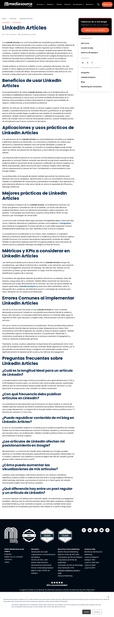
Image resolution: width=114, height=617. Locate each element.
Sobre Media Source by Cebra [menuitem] (14, 550)
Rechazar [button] (97, 612)
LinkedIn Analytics (28, 286)
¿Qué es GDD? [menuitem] (90, 565)
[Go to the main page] (18, 4)
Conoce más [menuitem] (89, 549)
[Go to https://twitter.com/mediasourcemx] (96, 530)
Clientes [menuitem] (59, 4)
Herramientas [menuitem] (77, 4)
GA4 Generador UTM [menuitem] (66, 568)
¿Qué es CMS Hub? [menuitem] (91, 562)
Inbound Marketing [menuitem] (65, 576)
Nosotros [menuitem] (67, 4)
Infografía (85, 73)
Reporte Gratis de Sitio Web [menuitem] (68, 554)
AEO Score (95, 43)
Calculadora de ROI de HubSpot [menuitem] (70, 557)
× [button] (108, 596)
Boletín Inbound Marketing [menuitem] (68, 552)
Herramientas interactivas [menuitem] (41, 565)
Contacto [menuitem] (8, 559)
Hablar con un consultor (95, 30)
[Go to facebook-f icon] (84, 530)
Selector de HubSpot (95, 53)
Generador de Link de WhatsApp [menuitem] (70, 565)
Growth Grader (95, 48)
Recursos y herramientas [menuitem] (68, 549)
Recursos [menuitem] (89, 4)
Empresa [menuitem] (7, 554)
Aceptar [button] (86, 612)
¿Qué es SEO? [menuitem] (89, 568)
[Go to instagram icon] (107, 530)
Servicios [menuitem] (40, 4)
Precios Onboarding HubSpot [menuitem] (42, 568)
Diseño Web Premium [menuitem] (39, 562)
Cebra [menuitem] (6, 562)
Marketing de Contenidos (91, 87)
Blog (83, 82)
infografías (65, 223)
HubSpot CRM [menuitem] (89, 560)
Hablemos (107, 4)
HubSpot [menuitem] (50, 4)
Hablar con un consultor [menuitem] (13, 557)
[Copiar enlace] (92, 63)
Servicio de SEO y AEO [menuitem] (39, 560)
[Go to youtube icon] (101, 530)
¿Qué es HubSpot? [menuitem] (91, 557)
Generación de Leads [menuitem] (39, 552)
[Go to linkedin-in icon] (90, 530)
